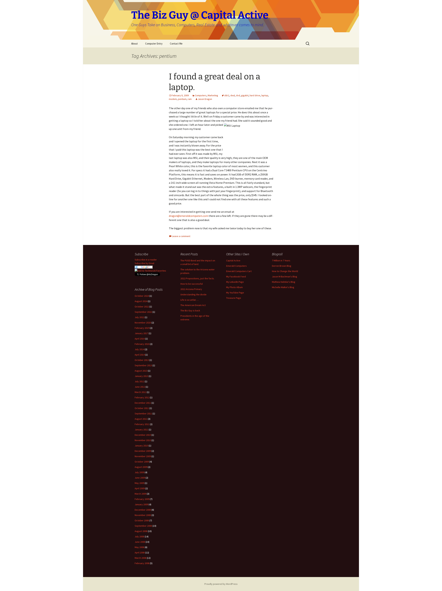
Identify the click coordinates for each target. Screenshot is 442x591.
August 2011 (141, 418)
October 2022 (142, 306)
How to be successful (191, 283)
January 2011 (141, 429)
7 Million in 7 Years (281, 260)
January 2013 (141, 376)
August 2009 (141, 467)
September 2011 (143, 413)
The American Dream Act (193, 305)
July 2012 (139, 381)
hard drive (255, 95)
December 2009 (143, 450)
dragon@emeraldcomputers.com (188, 216)
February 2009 (142, 499)
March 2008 (140, 557)
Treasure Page (233, 297)
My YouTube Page (235, 292)
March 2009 (140, 493)
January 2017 (141, 333)
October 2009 (142, 461)
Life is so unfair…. (189, 299)
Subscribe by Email (144, 263)
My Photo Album (234, 287)
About (134, 43)
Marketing (213, 95)
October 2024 (142, 295)
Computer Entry (153, 43)
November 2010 (143, 440)
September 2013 (143, 365)
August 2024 (141, 301)
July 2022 (139, 317)
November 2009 (143, 456)
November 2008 (143, 515)
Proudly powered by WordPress (221, 583)
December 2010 (143, 434)
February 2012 (142, 397)
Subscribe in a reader (146, 259)
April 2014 (140, 354)
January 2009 (141, 504)
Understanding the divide (193, 294)
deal (232, 95)
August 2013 (141, 370)
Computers (200, 95)
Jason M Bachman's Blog (284, 276)
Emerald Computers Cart (239, 271)
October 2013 (142, 360)
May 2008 (139, 547)
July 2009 (139, 472)
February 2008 (142, 563)
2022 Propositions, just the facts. (197, 278)
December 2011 (143, 402)
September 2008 (143, 525)
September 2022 (143, 311)
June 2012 (140, 386)
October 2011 (142, 408)
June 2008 (140, 541)
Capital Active (233, 260)
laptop (264, 95)
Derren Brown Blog (281, 265)
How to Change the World (285, 271)
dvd (238, 95)
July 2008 (139, 536)
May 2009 (139, 483)
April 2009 (140, 488)
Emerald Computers (236, 265)
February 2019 (142, 327)
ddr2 (226, 95)
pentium (182, 99)
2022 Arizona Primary (191, 289)
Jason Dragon (205, 99)
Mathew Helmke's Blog (283, 281)
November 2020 (143, 322)
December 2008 (143, 509)
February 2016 (142, 344)
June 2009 (140, 477)
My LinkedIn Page (235, 281)
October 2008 (142, 520)
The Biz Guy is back (190, 310)
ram (190, 99)
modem (173, 99)
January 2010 (141, 445)
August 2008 (141, 531)
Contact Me (176, 43)
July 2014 (139, 349)
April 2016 (140, 338)
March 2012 (140, 392)
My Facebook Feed (236, 276)
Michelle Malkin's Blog (283, 287)
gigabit (244, 95)
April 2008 (140, 552)
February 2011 (142, 424)
